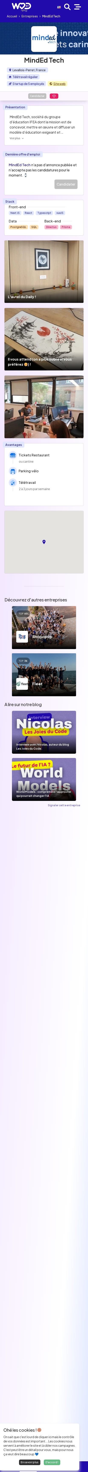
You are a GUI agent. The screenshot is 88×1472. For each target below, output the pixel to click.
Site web (59, 84)
